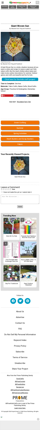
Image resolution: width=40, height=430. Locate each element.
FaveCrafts (20, 379)
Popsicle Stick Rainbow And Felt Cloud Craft (28, 236)
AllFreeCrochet (20, 381)
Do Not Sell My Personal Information (20, 334)
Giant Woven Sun (20, 177)
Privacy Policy (20, 346)
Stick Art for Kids (11, 236)
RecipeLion (20, 387)
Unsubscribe (20, 363)
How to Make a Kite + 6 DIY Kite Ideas (28, 260)
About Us (20, 311)
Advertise (20, 317)
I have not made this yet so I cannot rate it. (17, 192)
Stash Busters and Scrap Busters (20, 139)
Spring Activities (20, 133)
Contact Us (20, 323)
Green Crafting (20, 122)
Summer (20, 128)
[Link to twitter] (20, 301)
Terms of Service (20, 357)
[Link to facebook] (13, 301)
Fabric (20, 144)
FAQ (20, 329)
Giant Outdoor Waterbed (28, 284)
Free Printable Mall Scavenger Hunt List (11, 260)
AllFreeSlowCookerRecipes (20, 390)
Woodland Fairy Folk (24, 102)
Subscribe (20, 351)
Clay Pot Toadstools (11, 283)
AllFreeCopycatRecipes (20, 393)
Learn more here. (20, 408)
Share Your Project (20, 369)
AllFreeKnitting (20, 384)
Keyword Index (20, 340)
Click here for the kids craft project (20, 79)
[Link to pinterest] (27, 301)
